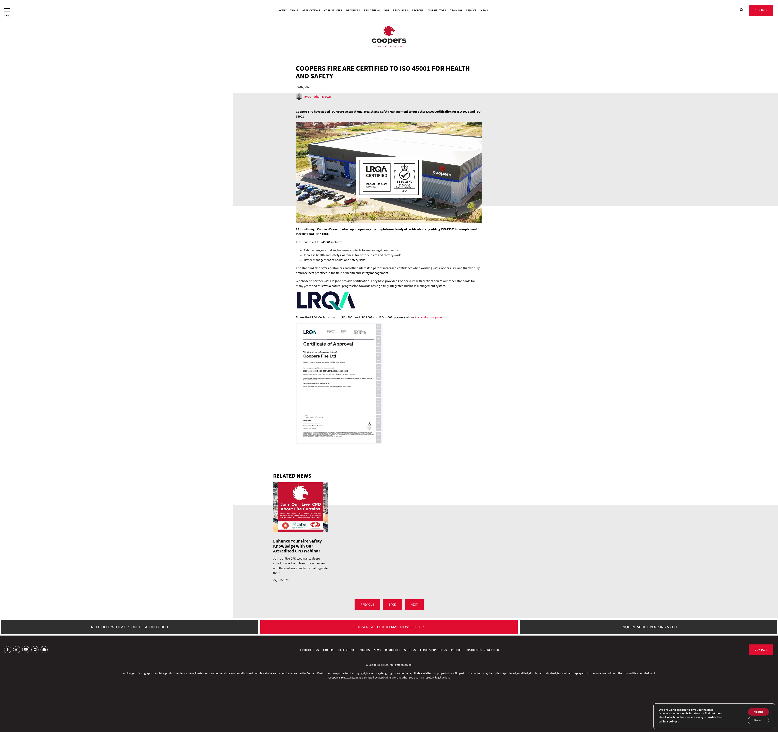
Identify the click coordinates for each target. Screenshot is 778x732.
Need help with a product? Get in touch (129, 626)
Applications (311, 10)
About (294, 10)
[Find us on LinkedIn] (16, 649)
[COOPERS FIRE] (389, 36)
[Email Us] (44, 649)
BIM (386, 10)
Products (353, 10)
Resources (400, 10)
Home (282, 10)
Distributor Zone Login (482, 650)
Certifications (309, 650)
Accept (758, 712)
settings (672, 721)
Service (471, 10)
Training (456, 10)
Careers (328, 650)
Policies (456, 650)
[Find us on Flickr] (34, 649)
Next (414, 604)
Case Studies (333, 10)
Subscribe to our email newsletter (389, 626)
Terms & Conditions (433, 650)
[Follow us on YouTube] (25, 649)
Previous (367, 604)
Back (392, 604)
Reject (758, 720)
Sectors (417, 10)
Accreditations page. (429, 317)
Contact (761, 10)
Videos (365, 650)
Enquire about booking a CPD (648, 626)
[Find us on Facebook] (7, 649)
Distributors (436, 10)
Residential (372, 10)
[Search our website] (741, 9)
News (484, 10)
